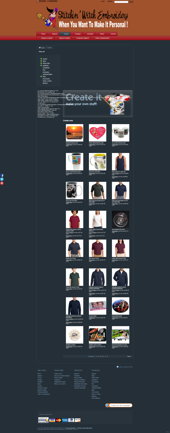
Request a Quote (46, 38)
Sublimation (69, 144)
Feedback (77, 375)
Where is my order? (59, 384)
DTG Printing (115, 173)
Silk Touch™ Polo (94, 258)
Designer (90, 34)
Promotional (46, 67)
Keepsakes (46, 72)
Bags (44, 76)
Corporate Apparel (82, 38)
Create (66, 34)
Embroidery (115, 176)
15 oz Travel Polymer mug (73, 171)
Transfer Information (80, 388)
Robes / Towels (47, 80)
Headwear (46, 65)
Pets (44, 69)
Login (102, 1)
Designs (78, 34)
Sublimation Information (80, 384)
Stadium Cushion (70, 344)
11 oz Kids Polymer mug (118, 142)
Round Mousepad (117, 316)
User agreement (70, 428)
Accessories (46, 78)
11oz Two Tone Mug (94, 171)
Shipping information (60, 381)
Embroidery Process (80, 386)
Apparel (54, 34)
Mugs (44, 61)
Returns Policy (58, 377)
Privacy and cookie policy (85, 428)
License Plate (92, 316)
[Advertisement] (97, 66)
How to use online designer (62, 375)
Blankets (45, 83)
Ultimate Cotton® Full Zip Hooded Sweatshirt (119, 287)
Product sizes (58, 373)
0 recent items (53, 1)
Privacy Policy (78, 377)
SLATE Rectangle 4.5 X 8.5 (119, 344)
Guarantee (57, 379)
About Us (76, 373)
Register (110, 1)
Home (43, 34)
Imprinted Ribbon (47, 74)
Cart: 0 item (42, 1)
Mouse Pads (46, 63)
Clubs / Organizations (102, 38)
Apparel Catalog (64, 38)
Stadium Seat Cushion (95, 344)
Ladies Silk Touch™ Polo (119, 258)
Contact (113, 34)
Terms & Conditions (79, 379)
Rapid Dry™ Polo (71, 258)
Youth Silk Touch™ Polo (72, 287)
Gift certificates (96, 398)
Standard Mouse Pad (72, 142)
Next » (129, 356)
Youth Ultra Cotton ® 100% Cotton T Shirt (73, 230)
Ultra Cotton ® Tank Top (118, 171)
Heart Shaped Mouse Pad (96, 142)
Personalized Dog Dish (118, 229)
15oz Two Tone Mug (71, 200)
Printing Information (79, 381)
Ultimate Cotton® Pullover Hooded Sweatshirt (96, 287)
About (102, 34)
